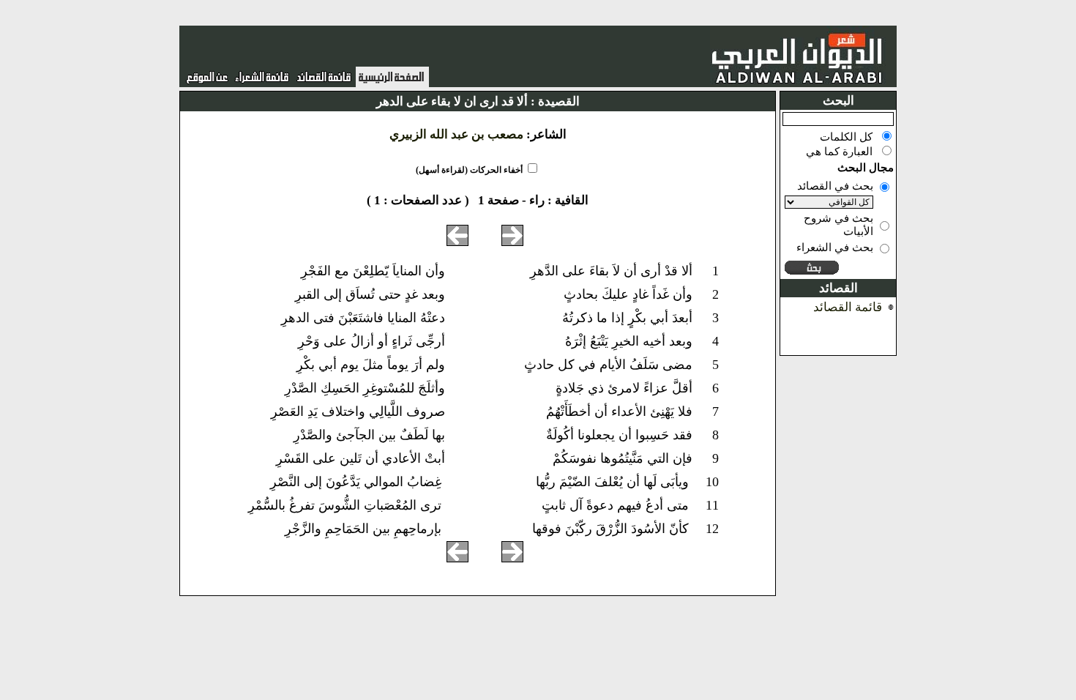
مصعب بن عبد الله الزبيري (456, 134)
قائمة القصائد (847, 307)
